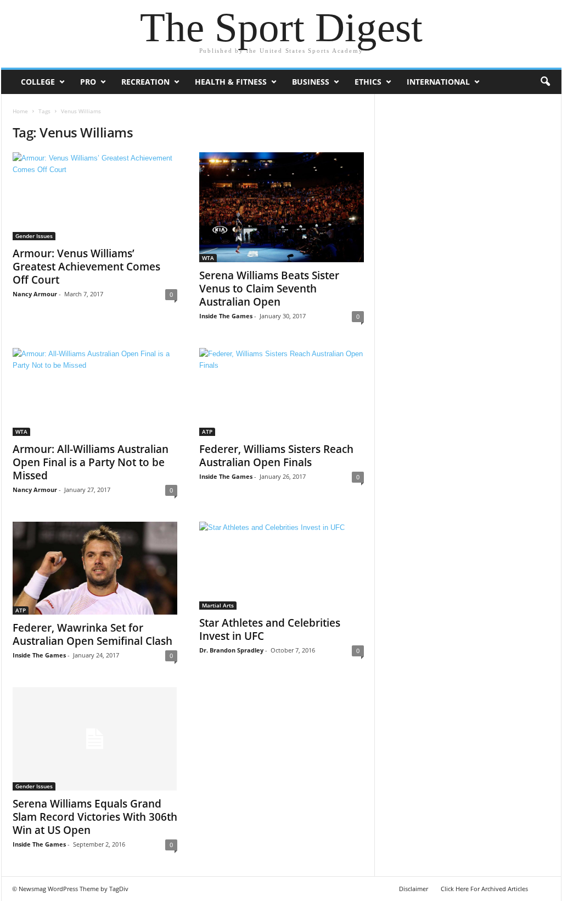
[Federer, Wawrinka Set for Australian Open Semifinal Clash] (95, 568)
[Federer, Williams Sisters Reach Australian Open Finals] (281, 392)
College (38, 81)
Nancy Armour (35, 294)
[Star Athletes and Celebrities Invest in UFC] (281, 566)
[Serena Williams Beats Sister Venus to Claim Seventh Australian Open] (281, 207)
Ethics (368, 81)
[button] (545, 82)
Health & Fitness (231, 81)
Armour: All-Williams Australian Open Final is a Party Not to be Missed (90, 462)
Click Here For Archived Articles (484, 889)
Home (20, 111)
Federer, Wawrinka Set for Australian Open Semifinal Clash (92, 634)
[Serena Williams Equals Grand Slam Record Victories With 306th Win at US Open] (95, 739)
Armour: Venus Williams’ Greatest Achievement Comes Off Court (86, 266)
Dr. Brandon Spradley (231, 650)
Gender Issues (34, 236)
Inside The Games (225, 316)
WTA (208, 258)
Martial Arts (218, 605)
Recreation (145, 81)
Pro (88, 81)
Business (310, 81)
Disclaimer (413, 889)
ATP (207, 431)
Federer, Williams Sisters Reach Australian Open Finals (276, 455)
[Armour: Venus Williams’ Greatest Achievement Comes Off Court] (95, 196)
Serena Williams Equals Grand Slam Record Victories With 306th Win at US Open (95, 817)
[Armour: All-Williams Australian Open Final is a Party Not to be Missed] (95, 392)
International (438, 81)
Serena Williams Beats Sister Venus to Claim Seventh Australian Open (269, 288)
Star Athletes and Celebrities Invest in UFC (269, 629)
